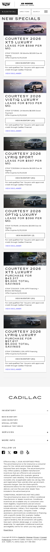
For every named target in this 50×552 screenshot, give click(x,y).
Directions (24, 11)
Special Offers (10, 423)
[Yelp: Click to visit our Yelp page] (29, 452)
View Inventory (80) (25, 178)
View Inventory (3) (25, 235)
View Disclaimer (13, 73)
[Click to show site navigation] (45, 12)
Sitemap (29, 537)
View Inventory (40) (25, 121)
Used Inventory (10, 420)
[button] (9, 12)
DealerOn (21, 537)
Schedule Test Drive (12, 426)
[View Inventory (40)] (25, 86)
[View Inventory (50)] (25, 29)
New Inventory (9, 417)
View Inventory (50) (25, 63)
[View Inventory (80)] (25, 143)
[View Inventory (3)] (25, 201)
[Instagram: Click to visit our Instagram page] (23, 452)
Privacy (36, 537)
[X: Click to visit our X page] (10, 452)
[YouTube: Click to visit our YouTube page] (17, 452)
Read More (8, 530)
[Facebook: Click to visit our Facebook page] (4, 452)
